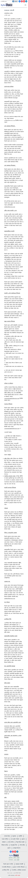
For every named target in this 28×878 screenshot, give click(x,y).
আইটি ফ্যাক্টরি (17, 875)
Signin (16, 1)
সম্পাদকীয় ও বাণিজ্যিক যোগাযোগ (19, 870)
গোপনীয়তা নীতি (5, 870)
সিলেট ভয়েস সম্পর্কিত (8, 864)
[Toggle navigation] (25, 5)
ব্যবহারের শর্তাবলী (19, 864)
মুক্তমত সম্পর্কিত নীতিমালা (19, 867)
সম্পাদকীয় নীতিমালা (6, 867)
